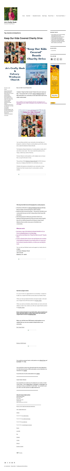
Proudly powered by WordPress (22, 466)
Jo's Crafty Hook (10, 22)
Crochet (5, 89)
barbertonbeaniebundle (7, 92)
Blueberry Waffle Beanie (21, 343)
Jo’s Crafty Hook (24, 421)
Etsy (25, 361)
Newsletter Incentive (37, 15)
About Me (28, 15)
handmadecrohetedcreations (8, 104)
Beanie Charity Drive (7, 93)
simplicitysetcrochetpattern (8, 113)
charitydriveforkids (7, 101)
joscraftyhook (6, 108)
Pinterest (18, 443)
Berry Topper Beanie (20, 327)
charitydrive (9, 100)
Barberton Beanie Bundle (31, 161)
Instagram (18, 437)
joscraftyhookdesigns (7, 109)
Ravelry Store (24, 233)
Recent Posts (50, 15)
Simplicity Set (6, 112)
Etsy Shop (33, 233)
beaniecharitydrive (7, 95)
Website (18, 412)
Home (23, 15)
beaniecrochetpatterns (7, 96)
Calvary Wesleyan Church (38, 93)
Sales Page (44, 15)
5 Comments (6, 115)
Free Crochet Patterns (60, 15)
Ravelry (18, 428)
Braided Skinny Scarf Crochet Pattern (57, 36)
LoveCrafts (19, 361)
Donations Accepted (20, 446)
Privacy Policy (13, 466)
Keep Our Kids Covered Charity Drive (23, 38)
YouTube (18, 440)
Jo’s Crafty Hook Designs (26, 418)
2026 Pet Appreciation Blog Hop (56, 38)
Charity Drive (6, 99)
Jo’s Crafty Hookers (25, 415)
